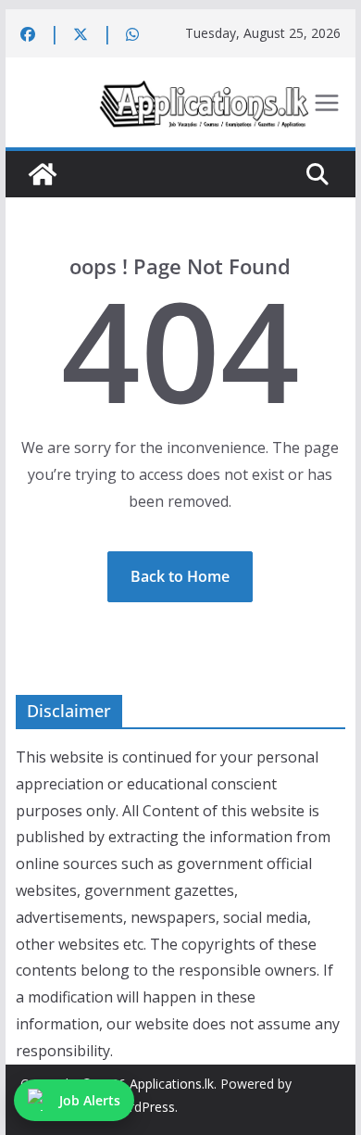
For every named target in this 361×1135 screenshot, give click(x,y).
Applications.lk (172, 1083)
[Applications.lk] (42, 174)
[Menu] (327, 103)
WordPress (142, 1107)
